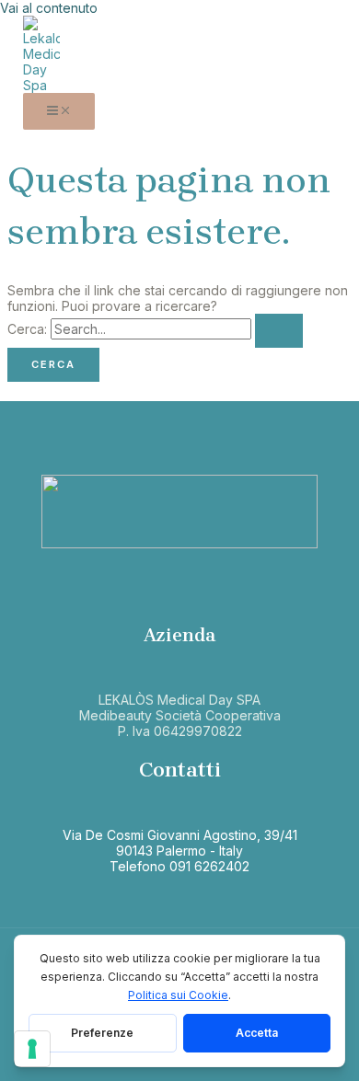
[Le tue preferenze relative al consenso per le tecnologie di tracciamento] (32, 1048)
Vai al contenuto (49, 8)
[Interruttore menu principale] (59, 111)
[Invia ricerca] (279, 331)
